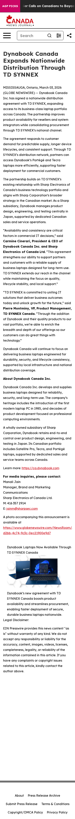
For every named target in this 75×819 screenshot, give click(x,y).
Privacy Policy (57, 812)
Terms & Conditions (55, 804)
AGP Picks (10, 6)
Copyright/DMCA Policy (25, 812)
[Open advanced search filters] (58, 35)
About (19, 795)
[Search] (49, 35)
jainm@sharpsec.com (22, 508)
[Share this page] (69, 35)
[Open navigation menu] (7, 35)
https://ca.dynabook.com (40, 468)
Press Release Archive (44, 795)
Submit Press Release (22, 804)
